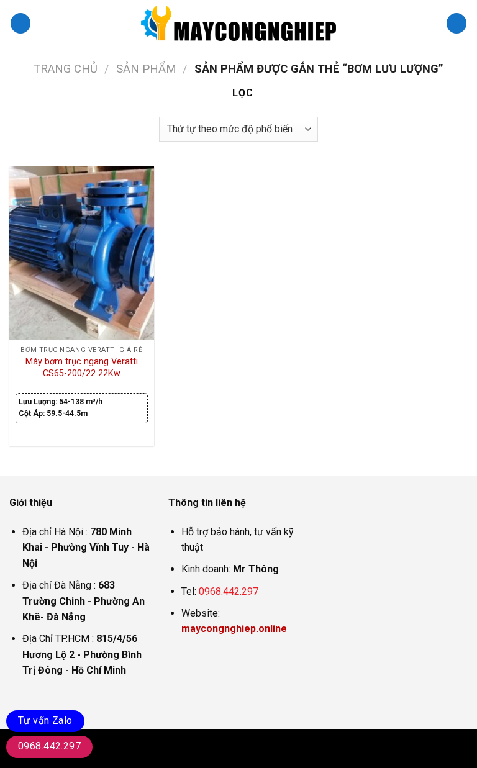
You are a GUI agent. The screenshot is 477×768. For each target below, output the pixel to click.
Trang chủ (66, 68)
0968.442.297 (228, 591)
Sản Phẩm (146, 68)
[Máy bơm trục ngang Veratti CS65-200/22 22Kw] (81, 253)
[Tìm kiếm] (456, 23)
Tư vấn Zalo (45, 720)
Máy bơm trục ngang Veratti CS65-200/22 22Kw (81, 367)
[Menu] (20, 23)
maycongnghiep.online (234, 629)
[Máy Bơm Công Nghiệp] (239, 23)
